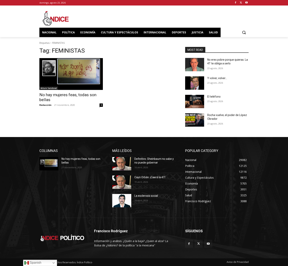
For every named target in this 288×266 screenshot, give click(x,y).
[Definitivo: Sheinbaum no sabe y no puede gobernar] (121, 163)
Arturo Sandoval (49, 88)
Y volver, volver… (217, 78)
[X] (241, 3)
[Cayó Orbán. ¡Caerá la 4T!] (121, 182)
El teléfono (214, 96)
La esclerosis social (146, 195)
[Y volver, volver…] (194, 83)
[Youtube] (246, 3)
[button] (244, 32)
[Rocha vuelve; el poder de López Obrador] (194, 120)
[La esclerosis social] (121, 200)
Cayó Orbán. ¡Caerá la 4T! (149, 177)
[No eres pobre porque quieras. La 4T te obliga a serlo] (194, 64)
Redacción (45, 104)
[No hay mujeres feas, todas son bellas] (71, 74)
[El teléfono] (194, 101)
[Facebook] (235, 3)
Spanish (35, 262)
